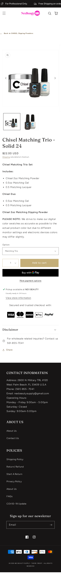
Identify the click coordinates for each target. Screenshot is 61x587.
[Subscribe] (50, 524)
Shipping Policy (15, 459)
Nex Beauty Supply (22, 563)
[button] (4, 13)
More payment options (30, 281)
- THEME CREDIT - (37, 563)
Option (5, 244)
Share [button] (9, 349)
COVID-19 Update (17, 503)
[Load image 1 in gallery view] (11, 121)
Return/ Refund (15, 466)
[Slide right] (55, 78)
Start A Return (14, 474)
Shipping (6, 157)
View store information (18, 298)
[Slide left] (5, 78)
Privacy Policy (14, 481)
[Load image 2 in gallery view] (30, 121)
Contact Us (13, 438)
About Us (12, 430)
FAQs (10, 496)
